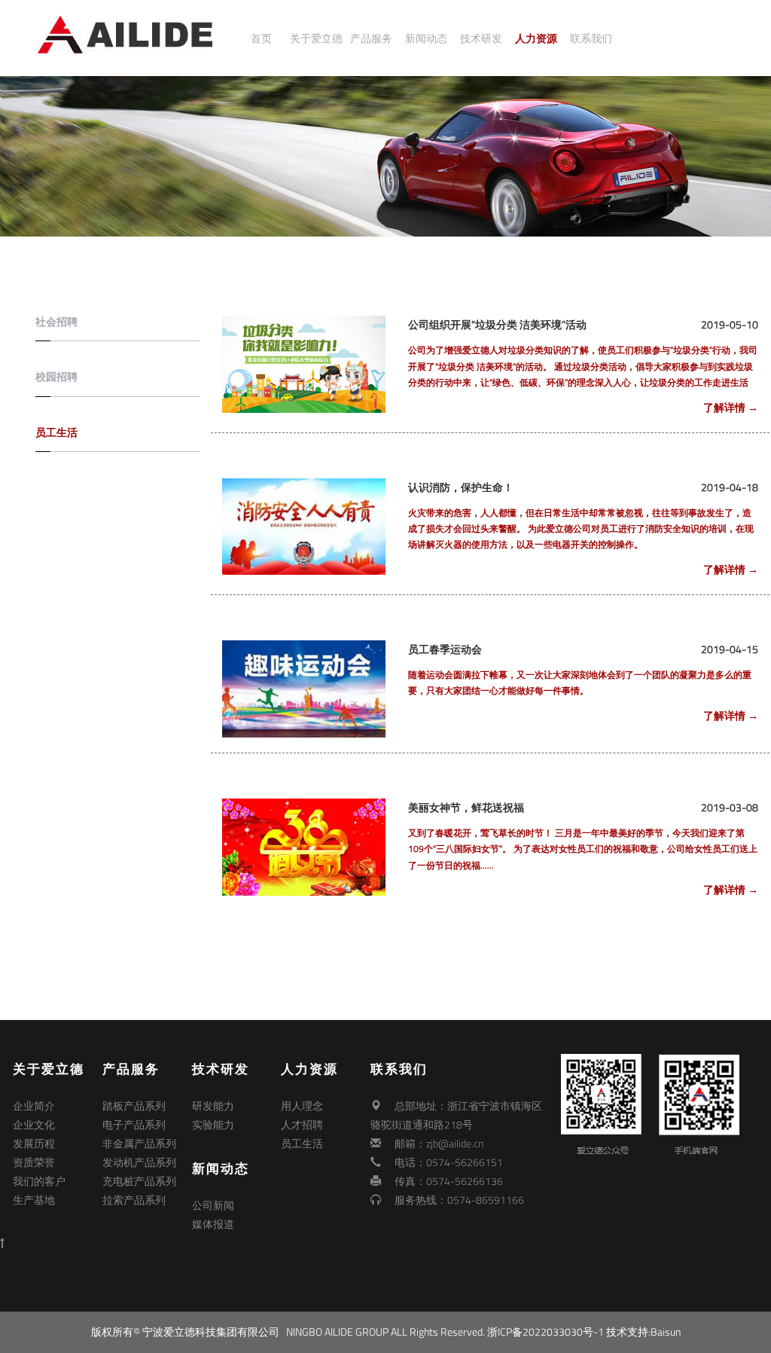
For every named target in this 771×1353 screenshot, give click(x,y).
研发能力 (213, 1105)
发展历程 (34, 1143)
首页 (261, 38)
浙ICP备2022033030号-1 (545, 1331)
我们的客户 (39, 1181)
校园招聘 (56, 376)
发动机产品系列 (139, 1162)
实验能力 (213, 1124)
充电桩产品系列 (139, 1181)
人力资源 (536, 38)
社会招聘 (56, 321)
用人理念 (302, 1105)
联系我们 (591, 38)
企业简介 (34, 1105)
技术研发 (481, 38)
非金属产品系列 (139, 1143)
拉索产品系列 (134, 1200)
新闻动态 (426, 38)
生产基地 (34, 1200)
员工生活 (56, 432)
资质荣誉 (34, 1162)
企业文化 (34, 1124)
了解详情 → (730, 407)
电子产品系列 (134, 1124)
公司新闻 (213, 1205)
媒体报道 (213, 1224)
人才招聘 (302, 1124)
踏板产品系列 (134, 1105)
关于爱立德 (316, 38)
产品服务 (371, 38)
